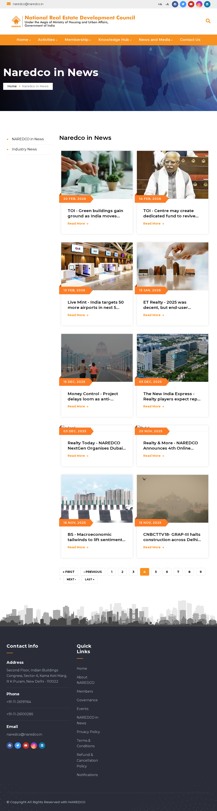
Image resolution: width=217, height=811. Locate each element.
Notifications (87, 775)
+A (160, 4)
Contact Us (190, 39)
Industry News (24, 149)
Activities (46, 39)
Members (85, 691)
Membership (77, 39)
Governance (87, 700)
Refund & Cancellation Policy (87, 760)
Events (82, 709)
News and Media (154, 39)
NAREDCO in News (28, 139)
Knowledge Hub (113, 39)
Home (22, 39)
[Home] (82, 21)
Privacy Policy (88, 732)
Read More (76, 223)
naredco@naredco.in (24, 734)
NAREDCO (76, 802)
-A (167, 4)
